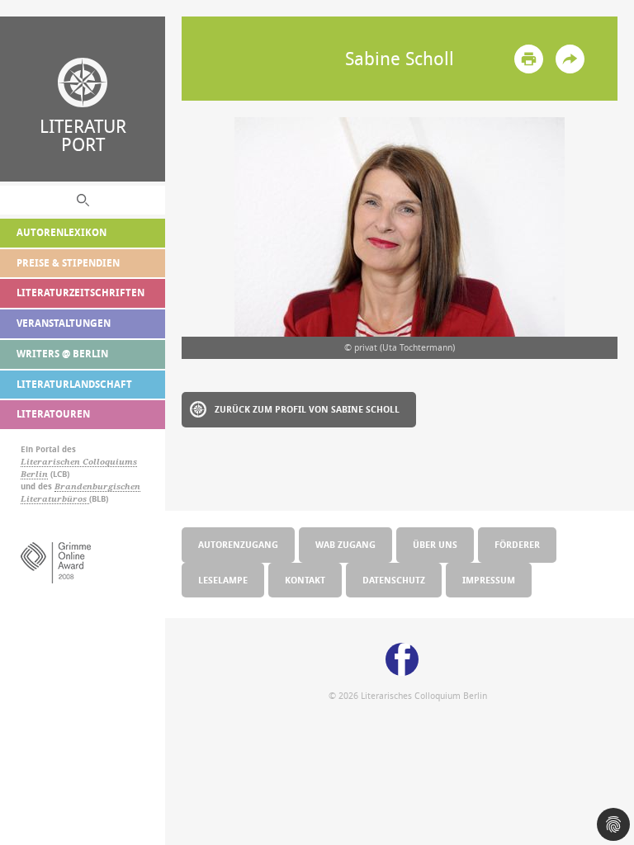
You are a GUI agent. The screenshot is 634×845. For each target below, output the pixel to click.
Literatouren (53, 414)
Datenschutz (393, 580)
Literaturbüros (55, 498)
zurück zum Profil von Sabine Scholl (307, 409)
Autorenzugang (238, 544)
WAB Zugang (345, 544)
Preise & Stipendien (68, 263)
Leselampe (223, 580)
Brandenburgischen (97, 486)
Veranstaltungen (64, 323)
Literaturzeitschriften (80, 293)
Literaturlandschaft (74, 384)
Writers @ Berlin (62, 354)
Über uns (435, 544)
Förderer (517, 544)
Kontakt (305, 580)
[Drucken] (528, 59)
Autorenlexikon (61, 232)
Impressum (488, 580)
